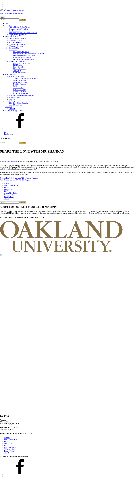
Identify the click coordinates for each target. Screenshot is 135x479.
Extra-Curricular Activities (22, 63)
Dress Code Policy (19, 90)
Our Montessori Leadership (18, 38)
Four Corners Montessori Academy (11, 13)
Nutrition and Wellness (20, 92)
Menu (2, 17)
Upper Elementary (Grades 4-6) (23, 57)
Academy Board (14, 31)
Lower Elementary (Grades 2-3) (24, 55)
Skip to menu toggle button (14, 110)
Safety (15, 86)
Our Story (8, 25)
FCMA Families (10, 74)
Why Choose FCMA (12, 48)
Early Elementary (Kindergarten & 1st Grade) (28, 54)
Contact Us (8, 107)
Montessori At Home (16, 46)
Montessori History (15, 40)
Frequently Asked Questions (18, 29)
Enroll (7, 23)
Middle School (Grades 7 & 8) (23, 59)
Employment (8, 134)
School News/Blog (15, 105)
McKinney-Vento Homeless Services (21, 95)
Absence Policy (18, 88)
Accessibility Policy (10, 193)
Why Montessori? (15, 42)
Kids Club (12, 99)
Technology (17, 71)
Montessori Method (11, 36)
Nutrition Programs (19, 84)
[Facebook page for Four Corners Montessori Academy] (20, 128)
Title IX (6, 199)
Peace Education (18, 67)
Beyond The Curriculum (17, 61)
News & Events (10, 101)
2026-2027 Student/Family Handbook (26, 78)
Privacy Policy (9, 197)
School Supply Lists (20, 82)
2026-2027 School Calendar (18, 103)
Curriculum (13, 50)
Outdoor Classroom (19, 73)
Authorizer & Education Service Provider (23, 33)
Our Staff (12, 109)
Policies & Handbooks (16, 76)
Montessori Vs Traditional (17, 44)
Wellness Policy (9, 195)
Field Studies (17, 65)
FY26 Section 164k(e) (20, 93)
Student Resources (19, 80)
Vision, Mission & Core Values (19, 27)
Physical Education (19, 69)
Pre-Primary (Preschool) (21, 52)
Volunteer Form (14, 97)
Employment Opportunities (18, 35)
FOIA (6, 191)
